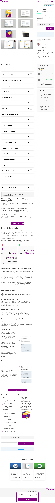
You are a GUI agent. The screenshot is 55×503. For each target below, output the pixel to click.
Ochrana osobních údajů (33, 491)
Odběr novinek (28, 499)
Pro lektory (30, 489)
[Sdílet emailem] (53, 5)
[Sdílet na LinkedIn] (49, 5)
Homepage (2, 489)
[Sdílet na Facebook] (47, 5)
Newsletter (16, 489)
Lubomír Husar (47, 44)
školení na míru (21, 448)
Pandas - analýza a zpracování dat (9, 314)
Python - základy (28, 313)
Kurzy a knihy (39, 1)
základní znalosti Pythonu (28, 293)
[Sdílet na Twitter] (51, 5)
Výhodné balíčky (42, 24)
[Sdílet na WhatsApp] (45, 5)
